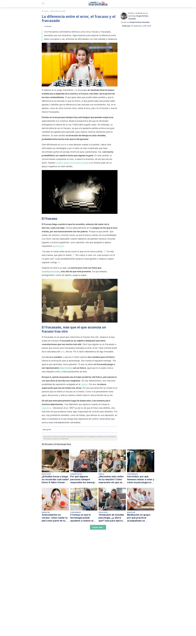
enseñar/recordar (51, 271)
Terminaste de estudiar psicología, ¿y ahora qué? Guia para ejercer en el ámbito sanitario (111, 517)
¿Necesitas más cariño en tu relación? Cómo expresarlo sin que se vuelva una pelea (111, 479)
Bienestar (45, 11)
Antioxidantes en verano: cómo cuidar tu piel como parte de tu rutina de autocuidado (55, 517)
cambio (84, 384)
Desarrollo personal (58, 11)
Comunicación (76, 474)
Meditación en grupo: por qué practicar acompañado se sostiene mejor (139, 517)
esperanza (46, 408)
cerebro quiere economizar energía (72, 163)
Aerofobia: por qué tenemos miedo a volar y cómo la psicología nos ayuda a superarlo (140, 479)
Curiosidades (132, 474)
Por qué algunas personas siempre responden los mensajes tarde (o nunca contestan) (83, 479)
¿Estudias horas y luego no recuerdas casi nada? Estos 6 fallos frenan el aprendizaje (55, 479)
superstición (58, 246)
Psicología (46, 474)
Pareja (101, 474)
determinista (65, 368)
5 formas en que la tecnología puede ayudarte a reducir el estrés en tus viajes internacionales (81, 517)
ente (63, 351)
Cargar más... (98, 527)
